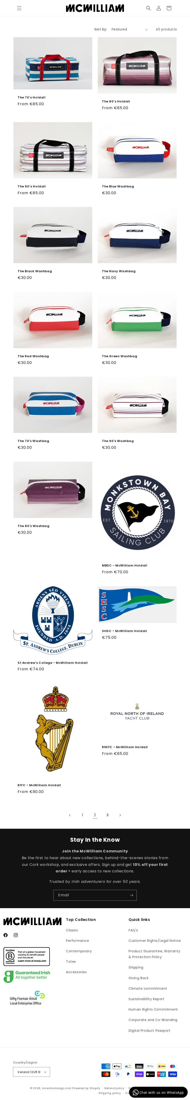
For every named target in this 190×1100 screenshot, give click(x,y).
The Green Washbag (119, 356)
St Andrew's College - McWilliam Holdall (53, 663)
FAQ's (133, 930)
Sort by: (100, 29)
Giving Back (139, 978)
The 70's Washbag (33, 441)
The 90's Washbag (118, 441)
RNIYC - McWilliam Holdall (125, 747)
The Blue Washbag (118, 186)
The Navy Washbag (119, 271)
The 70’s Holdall (32, 98)
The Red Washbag (33, 356)
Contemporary (79, 951)
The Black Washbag (35, 271)
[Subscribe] (131, 895)
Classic (72, 930)
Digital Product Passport (149, 1030)
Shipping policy (110, 1093)
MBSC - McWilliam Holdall (124, 566)
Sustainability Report (147, 999)
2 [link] (95, 815)
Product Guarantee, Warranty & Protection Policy (154, 954)
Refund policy (114, 1088)
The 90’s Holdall (32, 186)
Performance (77, 940)
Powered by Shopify (86, 1088)
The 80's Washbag (34, 526)
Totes (71, 961)
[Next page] (120, 815)
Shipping (136, 967)
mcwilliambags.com (57, 1088)
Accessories (76, 972)
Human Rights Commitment (153, 1009)
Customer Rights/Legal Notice (155, 940)
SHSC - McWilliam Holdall (124, 631)
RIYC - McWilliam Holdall (39, 785)
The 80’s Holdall (116, 102)
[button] (19, 8)
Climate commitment (148, 988)
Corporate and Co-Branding (153, 1020)
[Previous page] (70, 815)
